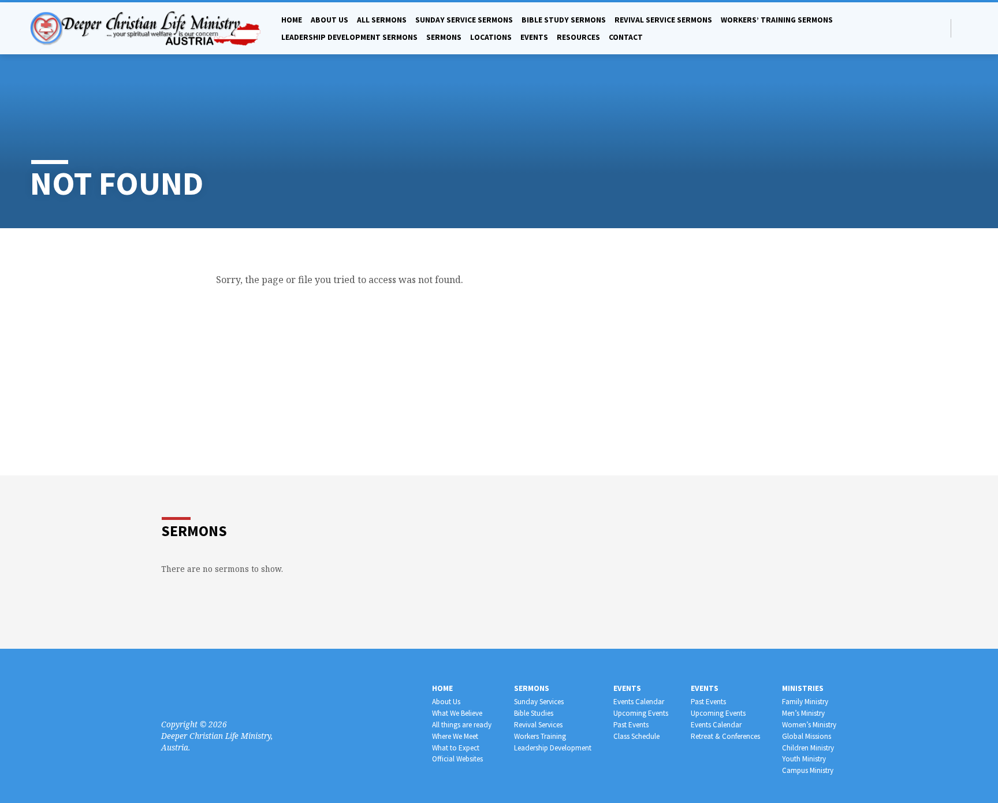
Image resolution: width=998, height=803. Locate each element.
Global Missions (806, 736)
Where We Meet (455, 736)
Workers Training (540, 736)
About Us (446, 702)
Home (291, 20)
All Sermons (382, 20)
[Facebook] (963, 28)
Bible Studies (533, 713)
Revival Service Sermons (663, 20)
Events (534, 37)
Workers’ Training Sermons (777, 20)
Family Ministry (805, 702)
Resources (578, 37)
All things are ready (461, 725)
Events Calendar (638, 702)
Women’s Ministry (809, 725)
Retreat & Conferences (725, 736)
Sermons (443, 37)
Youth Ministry (804, 759)
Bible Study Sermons (564, 20)
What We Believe (457, 713)
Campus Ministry (807, 770)
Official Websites (457, 759)
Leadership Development (552, 748)
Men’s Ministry (803, 713)
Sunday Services (539, 702)
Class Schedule (636, 736)
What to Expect (455, 748)
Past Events (631, 725)
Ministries (803, 688)
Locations (491, 37)
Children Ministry (808, 748)
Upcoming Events (640, 713)
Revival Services (538, 725)
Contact (626, 37)
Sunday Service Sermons (464, 20)
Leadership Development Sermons (349, 37)
